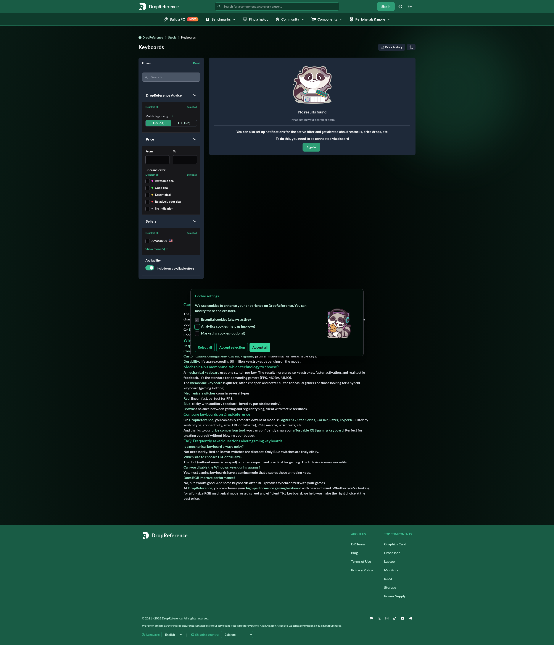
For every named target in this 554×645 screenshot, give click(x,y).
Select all (192, 106)
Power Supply (395, 596)
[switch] (149, 267)
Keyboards (188, 37)
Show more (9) (155, 249)
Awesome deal (164, 181)
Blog (354, 553)
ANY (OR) (158, 123)
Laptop (389, 561)
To (174, 151)
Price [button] (150, 139)
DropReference (152, 37)
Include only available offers (175, 268)
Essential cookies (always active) (226, 319)
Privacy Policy (362, 570)
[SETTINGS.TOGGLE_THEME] (410, 6)
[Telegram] (410, 618)
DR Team (358, 544)
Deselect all (151, 106)
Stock (172, 37)
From (149, 151)
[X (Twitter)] (379, 618)
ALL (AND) (184, 123)
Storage (390, 587)
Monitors (391, 570)
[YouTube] (402, 618)
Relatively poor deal (168, 201)
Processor (392, 553)
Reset (196, 63)
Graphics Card (395, 544)
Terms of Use (361, 561)
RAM (388, 579)
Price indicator (155, 170)
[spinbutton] (157, 159)
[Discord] (371, 618)
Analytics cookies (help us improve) (228, 326)
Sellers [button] (151, 221)
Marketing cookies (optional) (223, 333)
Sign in (385, 6)
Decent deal (163, 194)
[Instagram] (387, 618)
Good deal (162, 187)
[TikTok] (394, 618)
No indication (164, 208)
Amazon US (159, 240)
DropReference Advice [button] (164, 95)
